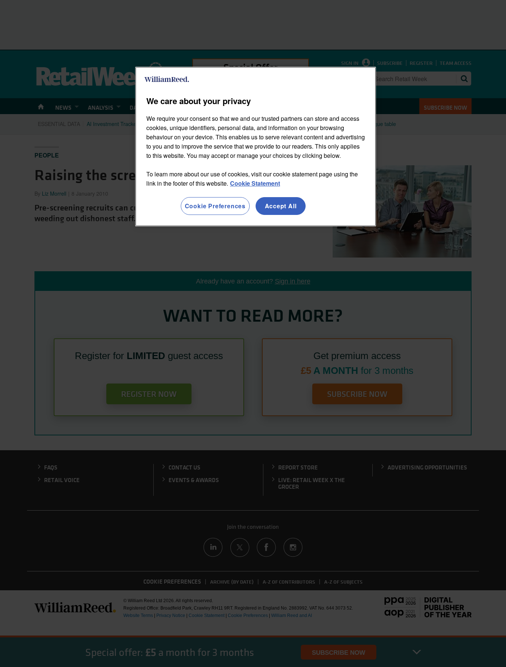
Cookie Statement (255, 183)
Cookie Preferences (215, 206)
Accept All (281, 206)
